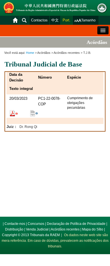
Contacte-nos (15, 224)
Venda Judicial (37, 229)
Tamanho (88, 20)
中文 (55, 20)
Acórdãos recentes (65, 229)
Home (30, 52)
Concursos (36, 224)
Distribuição (14, 229)
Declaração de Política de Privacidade (76, 224)
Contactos (39, 20)
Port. (67, 20)
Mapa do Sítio (92, 229)
